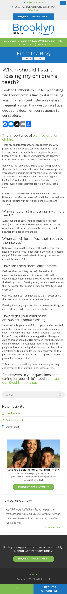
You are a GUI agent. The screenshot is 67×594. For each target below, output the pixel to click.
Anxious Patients (15, 419)
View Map (33, 10)
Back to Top (33, 574)
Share (29, 58)
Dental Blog (12, 426)
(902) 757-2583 (35, 2)
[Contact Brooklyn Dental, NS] (33, 454)
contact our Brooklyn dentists (31, 381)
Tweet (41, 58)
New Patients (13, 413)
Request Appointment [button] (33, 16)
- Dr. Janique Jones (52, 527)
